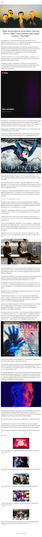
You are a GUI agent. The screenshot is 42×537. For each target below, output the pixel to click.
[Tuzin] (2, 2)
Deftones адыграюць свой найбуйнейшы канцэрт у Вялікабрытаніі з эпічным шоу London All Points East (20, 451)
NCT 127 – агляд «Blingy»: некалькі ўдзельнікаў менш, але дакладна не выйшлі (19, 486)
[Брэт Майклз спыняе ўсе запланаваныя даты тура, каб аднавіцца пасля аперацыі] (21, 466)
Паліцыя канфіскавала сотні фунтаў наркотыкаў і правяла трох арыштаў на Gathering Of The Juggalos (19, 504)
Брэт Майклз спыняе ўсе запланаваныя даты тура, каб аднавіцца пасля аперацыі (21, 469)
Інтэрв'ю (5, 435)
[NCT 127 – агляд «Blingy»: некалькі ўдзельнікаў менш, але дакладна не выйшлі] (21, 483)
